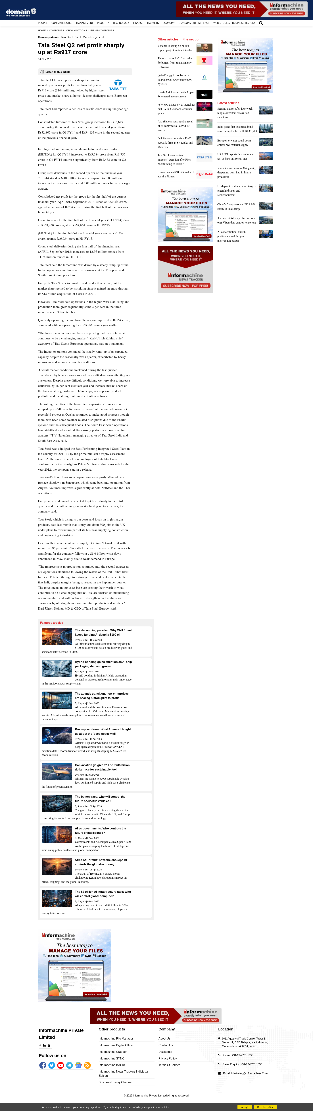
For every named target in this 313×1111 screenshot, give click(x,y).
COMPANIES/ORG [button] (61, 23)
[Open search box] (260, 23)
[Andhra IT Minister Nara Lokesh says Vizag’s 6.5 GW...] (266, 221)
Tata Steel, (67, 37)
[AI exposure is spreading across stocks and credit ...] (266, 237)
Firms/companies (102, 30)
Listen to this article (57, 71)
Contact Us (165, 1045)
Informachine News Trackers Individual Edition (124, 1073)
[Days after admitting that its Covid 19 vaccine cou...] (205, 126)
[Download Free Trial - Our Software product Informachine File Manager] (95, 965)
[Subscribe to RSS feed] (87, 1065)
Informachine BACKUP (113, 1065)
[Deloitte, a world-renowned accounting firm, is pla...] (205, 143)
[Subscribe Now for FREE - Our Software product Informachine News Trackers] (242, 9)
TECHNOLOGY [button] (121, 23)
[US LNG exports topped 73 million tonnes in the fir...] (266, 157)
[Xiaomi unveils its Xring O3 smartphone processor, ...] (266, 173)
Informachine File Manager (116, 1038)
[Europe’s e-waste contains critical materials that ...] (266, 143)
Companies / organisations (68, 30)
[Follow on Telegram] (69, 1065)
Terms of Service (169, 1065)
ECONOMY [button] (169, 23)
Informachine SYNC (111, 1058)
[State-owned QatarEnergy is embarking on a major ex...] (205, 80)
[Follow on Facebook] (42, 1065)
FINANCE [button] (138, 23)
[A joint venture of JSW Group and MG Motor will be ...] (205, 109)
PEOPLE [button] (43, 23)
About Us (164, 1038)
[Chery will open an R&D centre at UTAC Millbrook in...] (266, 207)
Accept (244, 1107)
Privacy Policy (167, 1058)
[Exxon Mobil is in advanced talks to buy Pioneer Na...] (205, 175)
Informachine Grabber (113, 1051)
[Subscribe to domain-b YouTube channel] (60, 1065)
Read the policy (265, 1107)
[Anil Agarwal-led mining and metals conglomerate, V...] (205, 49)
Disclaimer (165, 1051)
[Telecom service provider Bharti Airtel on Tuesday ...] (205, 95)
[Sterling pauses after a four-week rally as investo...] (266, 113)
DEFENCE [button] (204, 23)
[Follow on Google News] (78, 1065)
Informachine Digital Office (116, 1045)
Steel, (78, 37)
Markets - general (93, 37)
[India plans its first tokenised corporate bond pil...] (266, 129)
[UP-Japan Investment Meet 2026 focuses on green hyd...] (266, 191)
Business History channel (115, 1082)
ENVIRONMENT (187, 23)
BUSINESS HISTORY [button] (244, 23)
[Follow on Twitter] (51, 1065)
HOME (42, 30)
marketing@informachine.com (249, 1073)
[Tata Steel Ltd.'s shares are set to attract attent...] (205, 160)
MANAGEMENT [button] (84, 23)
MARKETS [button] (153, 23)
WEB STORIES (221, 23)
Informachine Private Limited (150, 1095)
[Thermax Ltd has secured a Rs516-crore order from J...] (205, 63)
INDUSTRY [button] (103, 23)
